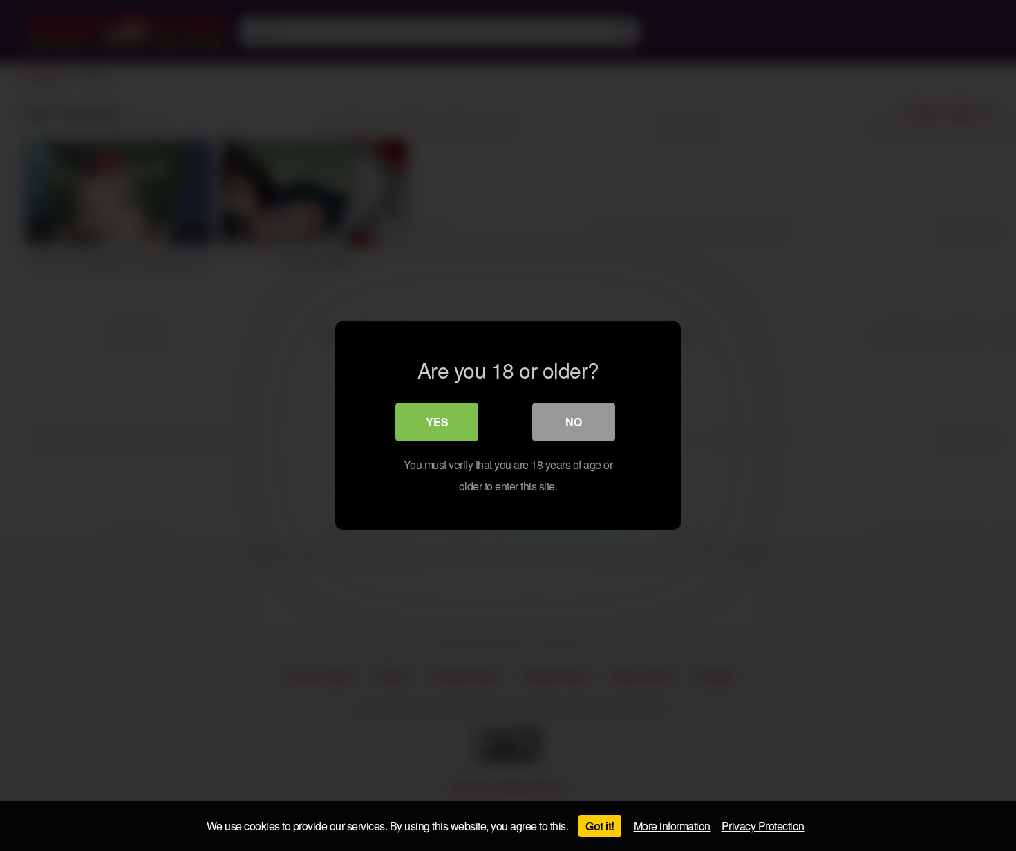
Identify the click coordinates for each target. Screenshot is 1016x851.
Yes (437, 422)
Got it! (599, 826)
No (573, 422)
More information (672, 826)
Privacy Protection (763, 826)
